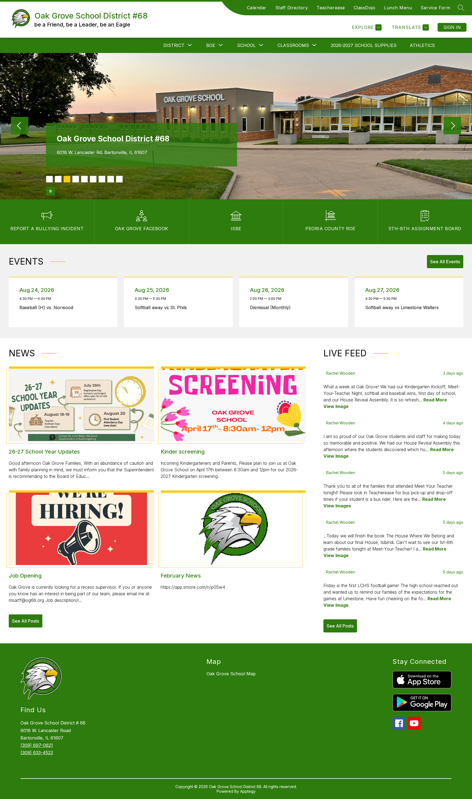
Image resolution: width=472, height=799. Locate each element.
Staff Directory (291, 7)
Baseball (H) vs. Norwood (47, 307)
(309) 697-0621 (36, 745)
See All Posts (25, 621)
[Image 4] (75, 179)
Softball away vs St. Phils (162, 307)
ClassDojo (365, 7)
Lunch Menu (398, 7)
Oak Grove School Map (231, 673)
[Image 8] (110, 179)
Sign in (452, 27)
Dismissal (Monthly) (272, 307)
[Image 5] (84, 179)
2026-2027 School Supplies (364, 45)
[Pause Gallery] (50, 191)
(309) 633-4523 (36, 752)
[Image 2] (58, 179)
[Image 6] (93, 179)
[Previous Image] (19, 126)
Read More (435, 400)
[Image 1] (49, 179)
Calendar (257, 7)
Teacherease (331, 7)
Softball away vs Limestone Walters (403, 307)
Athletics (422, 45)
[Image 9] (119, 179)
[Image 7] (102, 179)
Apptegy (248, 791)
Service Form (435, 7)
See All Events (445, 261)
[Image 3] (67, 179)
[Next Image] (452, 126)
